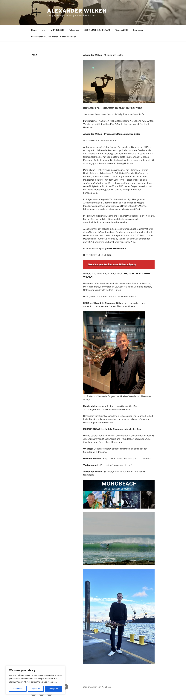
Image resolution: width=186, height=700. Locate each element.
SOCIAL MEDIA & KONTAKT (97, 30)
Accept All (53, 688)
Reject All (36, 688)
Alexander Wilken (77, 11)
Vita (43, 30)
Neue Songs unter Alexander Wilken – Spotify (112, 264)
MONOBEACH (57, 30)
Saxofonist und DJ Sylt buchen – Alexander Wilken (53, 36)
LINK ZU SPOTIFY (116, 248)
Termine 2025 (121, 30)
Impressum (138, 30)
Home (33, 30)
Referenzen (74, 30)
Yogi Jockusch (90, 465)
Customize (17, 688)
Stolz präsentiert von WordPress (97, 687)
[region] (35, 680)
